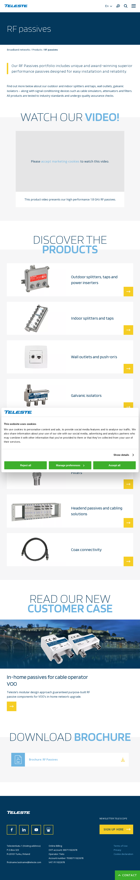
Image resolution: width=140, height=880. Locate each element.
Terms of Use (121, 845)
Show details (121, 454)
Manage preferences (68, 465)
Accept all (114, 465)
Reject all (25, 465)
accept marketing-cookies (60, 161)
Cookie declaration (123, 854)
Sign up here (114, 829)
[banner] (15, 6)
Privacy (117, 849)
